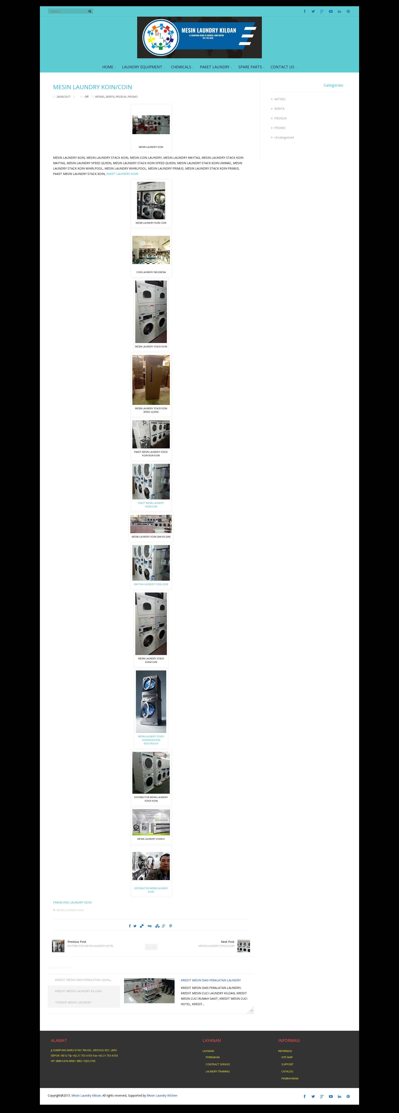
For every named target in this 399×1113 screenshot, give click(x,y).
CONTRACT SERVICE (218, 1064)
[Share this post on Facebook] (130, 926)
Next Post (216, 944)
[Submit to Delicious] (141, 926)
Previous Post (91, 944)
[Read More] (250, 1010)
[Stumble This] (157, 926)
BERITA (110, 97)
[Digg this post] (149, 926)
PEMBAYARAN (289, 1078)
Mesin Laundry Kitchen (161, 1095)
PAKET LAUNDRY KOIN (122, 174)
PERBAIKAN (213, 1057)
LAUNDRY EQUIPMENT (142, 66)
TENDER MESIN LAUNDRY (73, 1002)
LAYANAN (208, 1051)
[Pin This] (170, 926)
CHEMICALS (181, 66)
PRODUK (121, 97)
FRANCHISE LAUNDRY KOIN (72, 902)
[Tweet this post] (135, 926)
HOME (107, 66)
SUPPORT (287, 1064)
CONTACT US (282, 66)
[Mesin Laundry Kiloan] (199, 57)
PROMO (133, 97)
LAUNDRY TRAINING (218, 1071)
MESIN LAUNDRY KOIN (70, 910)
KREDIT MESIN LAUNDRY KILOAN (78, 991)
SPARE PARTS (250, 66)
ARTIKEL (100, 97)
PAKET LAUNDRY (215, 66)
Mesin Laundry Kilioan (86, 1095)
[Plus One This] (163, 926)
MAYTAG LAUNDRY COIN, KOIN (151, 584)
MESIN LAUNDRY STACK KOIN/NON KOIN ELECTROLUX (151, 740)
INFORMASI (285, 1051)
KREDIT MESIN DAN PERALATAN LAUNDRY (85, 980)
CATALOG (287, 1071)
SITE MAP (287, 1057)
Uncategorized (284, 137)
